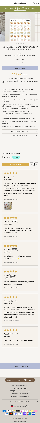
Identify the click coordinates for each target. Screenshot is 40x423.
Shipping (17, 55)
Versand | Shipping (20, 388)
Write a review (15, 164)
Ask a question (20, 135)
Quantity (20, 59)
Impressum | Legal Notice (20, 396)
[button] (16, 74)
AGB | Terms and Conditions (20, 391)
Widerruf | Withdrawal (20, 394)
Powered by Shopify (20, 421)
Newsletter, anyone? (19, 402)
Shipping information (20, 131)
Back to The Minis (21, 366)
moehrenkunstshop (27, 126)
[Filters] (32, 164)
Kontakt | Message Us (20, 385)
